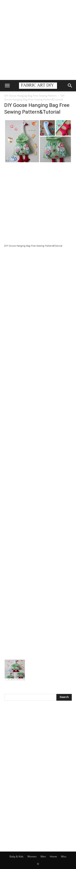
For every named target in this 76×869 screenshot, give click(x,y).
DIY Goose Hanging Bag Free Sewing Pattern (30, 95)
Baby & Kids (16, 856)
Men (43, 856)
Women (32, 856)
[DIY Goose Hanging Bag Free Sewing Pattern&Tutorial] (38, 162)
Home (53, 856)
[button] (7, 85)
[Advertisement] (38, 40)
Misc (63, 856)
